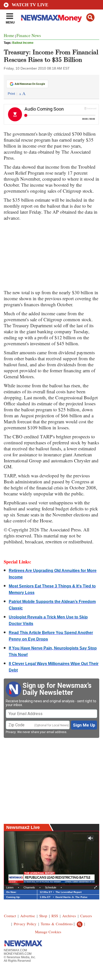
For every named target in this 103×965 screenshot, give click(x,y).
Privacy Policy (25, 923)
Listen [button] (10, 887)
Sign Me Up (84, 725)
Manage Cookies (48, 931)
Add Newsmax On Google (30, 84)
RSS (55, 915)
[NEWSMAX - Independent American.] (51, 18)
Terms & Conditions (57, 923)
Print (11, 94)
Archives (69, 915)
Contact (10, 915)
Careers (86, 915)
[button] (90, 17)
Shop (43, 915)
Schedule (50, 887)
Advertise (27, 915)
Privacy (11, 732)
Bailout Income (23, 43)
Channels (29, 887)
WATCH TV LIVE (30, 4)
